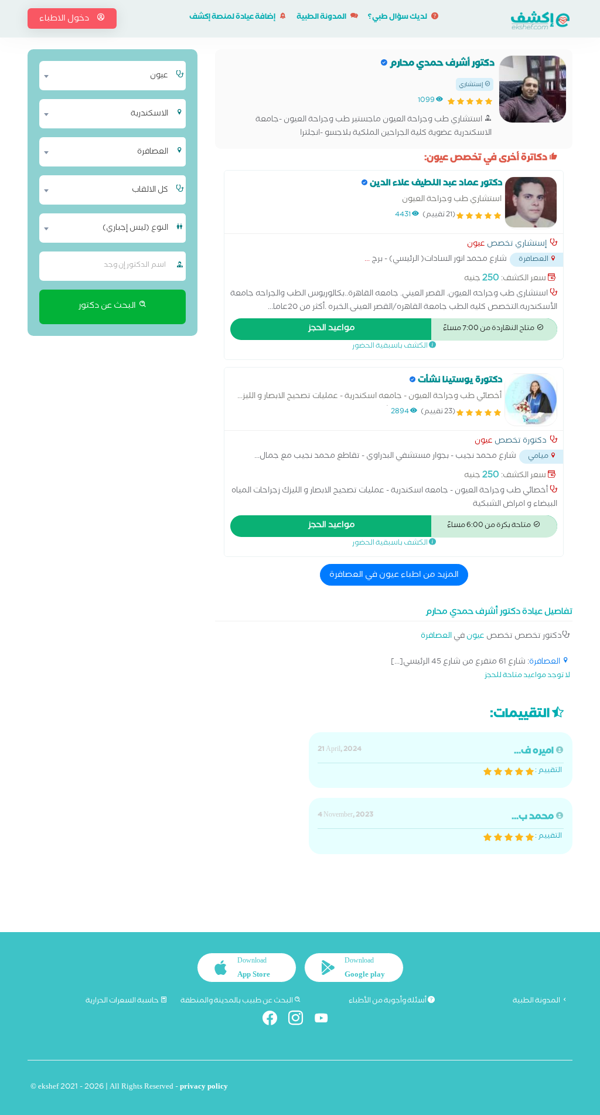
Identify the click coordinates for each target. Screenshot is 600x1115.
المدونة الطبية (321, 18)
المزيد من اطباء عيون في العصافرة (394, 575)
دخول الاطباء (65, 19)
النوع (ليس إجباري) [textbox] (135, 229)
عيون (476, 245)
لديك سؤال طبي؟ (398, 18)
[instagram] (300, 1020)
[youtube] (326, 1020)
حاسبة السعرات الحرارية (123, 1001)
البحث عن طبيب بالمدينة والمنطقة (237, 1001)
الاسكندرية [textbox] (149, 114)
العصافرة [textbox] (152, 152)
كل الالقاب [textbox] (150, 190)
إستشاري (472, 85)
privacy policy (204, 1087)
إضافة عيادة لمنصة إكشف (233, 18)
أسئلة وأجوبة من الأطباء (388, 1001)
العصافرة (436, 637)
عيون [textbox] (159, 76)
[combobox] (106, 75)
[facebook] (274, 1020)
